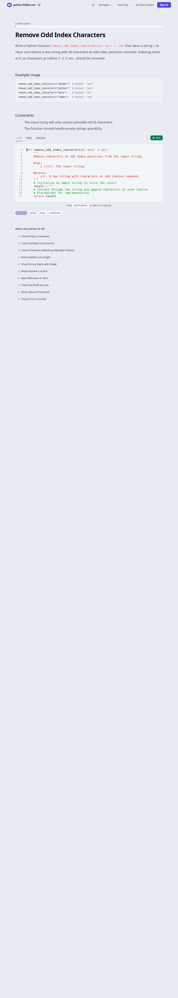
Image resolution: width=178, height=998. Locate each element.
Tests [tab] (29, 137)
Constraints (24, 115)
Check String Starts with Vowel (39, 264)
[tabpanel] (89, 173)
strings (33, 212)
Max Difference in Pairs (34, 278)
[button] (23, 149)
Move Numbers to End (34, 271)
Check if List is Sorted (33, 299)
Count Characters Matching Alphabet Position (48, 250)
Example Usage (27, 75)
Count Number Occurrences (37, 243)
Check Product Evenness (35, 236)
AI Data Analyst (145, 4)
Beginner (21, 212)
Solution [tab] (41, 137)
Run (158, 137)
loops (42, 212)
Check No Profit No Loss (35, 285)
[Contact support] (93, 5)
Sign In (164, 4)
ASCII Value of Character (35, 292)
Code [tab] (19, 137)
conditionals (55, 212)
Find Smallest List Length (35, 257)
